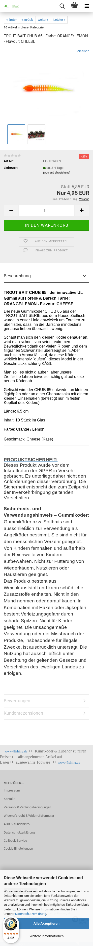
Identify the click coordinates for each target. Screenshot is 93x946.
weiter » (43, 20)
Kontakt (9, 799)
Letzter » (59, 20)
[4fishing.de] (10, 6)
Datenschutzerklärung (30, 914)
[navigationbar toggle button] (87, 6)
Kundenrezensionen (23, 713)
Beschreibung (17, 275)
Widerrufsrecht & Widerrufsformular (29, 815)
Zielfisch (83, 51)
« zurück (27, 20)
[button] (11, 210)
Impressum (12, 790)
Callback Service (15, 840)
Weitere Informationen (47, 936)
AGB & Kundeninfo (17, 824)
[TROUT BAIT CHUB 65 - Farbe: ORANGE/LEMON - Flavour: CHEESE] (46, 86)
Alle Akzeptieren (46, 923)
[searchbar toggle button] (62, 6)
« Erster (11, 20)
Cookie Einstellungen (18, 848)
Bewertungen (17, 700)
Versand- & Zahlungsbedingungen (27, 807)
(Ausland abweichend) (56, 172)
